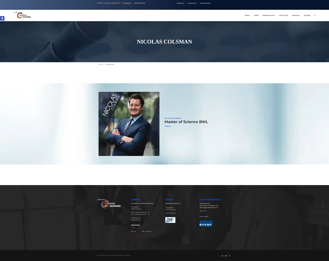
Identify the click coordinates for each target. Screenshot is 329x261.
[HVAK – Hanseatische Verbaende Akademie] (22, 15)
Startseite (101, 64)
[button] (2, 18)
